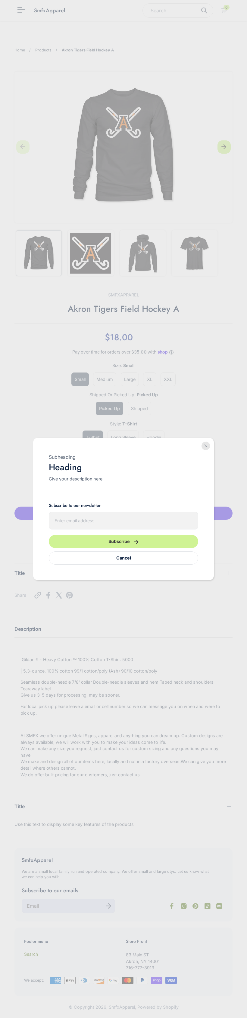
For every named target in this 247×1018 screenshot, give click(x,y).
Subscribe (119, 541)
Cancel (123, 557)
